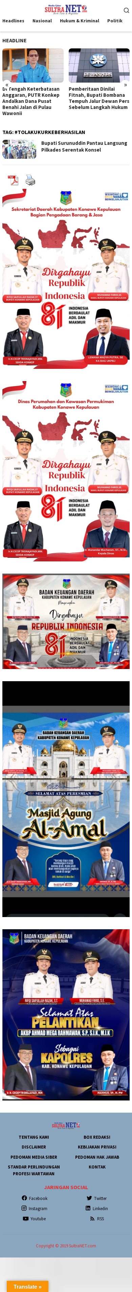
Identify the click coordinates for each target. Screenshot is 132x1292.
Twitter (100, 1198)
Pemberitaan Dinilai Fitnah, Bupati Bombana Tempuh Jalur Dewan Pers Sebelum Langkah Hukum (32, 98)
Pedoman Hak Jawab (97, 1157)
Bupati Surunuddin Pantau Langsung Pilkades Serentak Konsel (84, 146)
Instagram (38, 1208)
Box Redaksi (97, 1137)
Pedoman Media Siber (33, 1157)
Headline (14, 40)
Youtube (38, 1219)
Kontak (97, 1167)
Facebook (38, 1198)
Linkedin (100, 1208)
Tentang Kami (34, 1137)
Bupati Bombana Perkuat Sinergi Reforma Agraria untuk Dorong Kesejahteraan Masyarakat (98, 101)
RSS (100, 1219)
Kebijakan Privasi (97, 1147)
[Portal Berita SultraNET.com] (66, 9)
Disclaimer (34, 1147)
